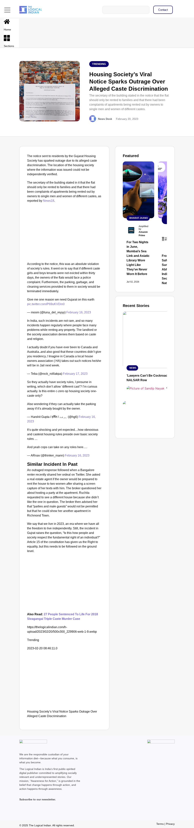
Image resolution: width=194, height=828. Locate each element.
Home (7, 29)
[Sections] (7, 38)
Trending (99, 63)
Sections (9, 46)
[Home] (7, 22)
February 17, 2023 (75, 373)
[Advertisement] (64, 233)
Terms (160, 823)
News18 (48, 200)
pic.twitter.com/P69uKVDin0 (46, 304)
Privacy (170, 823)
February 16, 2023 (78, 312)
